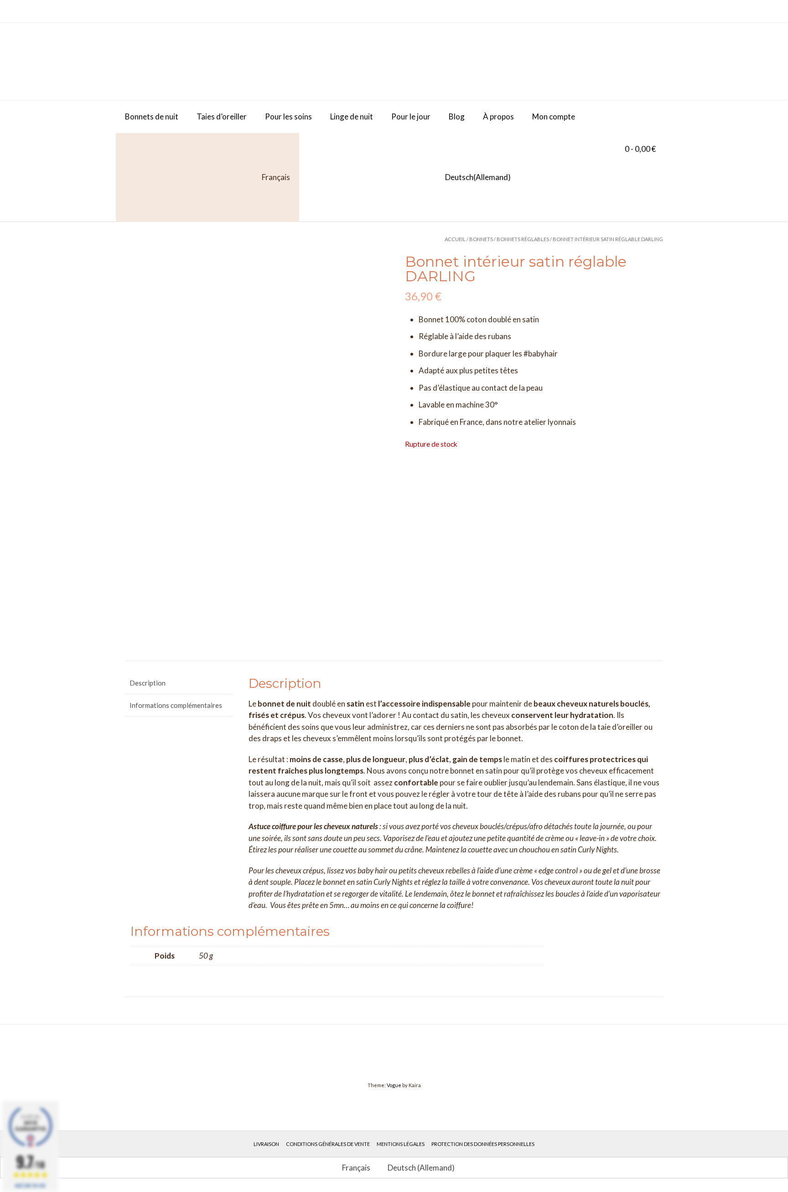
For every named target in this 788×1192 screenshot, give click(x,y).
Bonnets (481, 239)
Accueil (455, 239)
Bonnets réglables (523, 239)
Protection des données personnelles (482, 1144)
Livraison (266, 1144)
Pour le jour (410, 116)
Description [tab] (148, 683)
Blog (457, 116)
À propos (498, 116)
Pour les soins (288, 116)
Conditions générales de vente (328, 1144)
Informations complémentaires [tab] (176, 705)
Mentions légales (401, 1144)
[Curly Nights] (193, 61)
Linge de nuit (351, 116)
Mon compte (553, 116)
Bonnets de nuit (151, 116)
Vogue (394, 1085)
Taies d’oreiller (222, 116)
